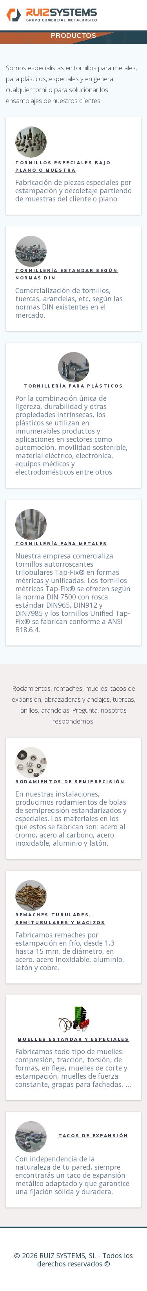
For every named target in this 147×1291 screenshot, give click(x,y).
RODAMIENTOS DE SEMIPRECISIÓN (70, 781)
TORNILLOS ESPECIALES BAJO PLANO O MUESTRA (63, 166)
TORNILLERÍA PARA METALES (61, 543)
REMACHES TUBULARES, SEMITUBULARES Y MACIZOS (60, 918)
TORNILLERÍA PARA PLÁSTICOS (73, 386)
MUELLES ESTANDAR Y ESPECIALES (73, 1039)
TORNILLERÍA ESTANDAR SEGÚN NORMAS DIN (66, 274)
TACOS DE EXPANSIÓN (93, 1135)
